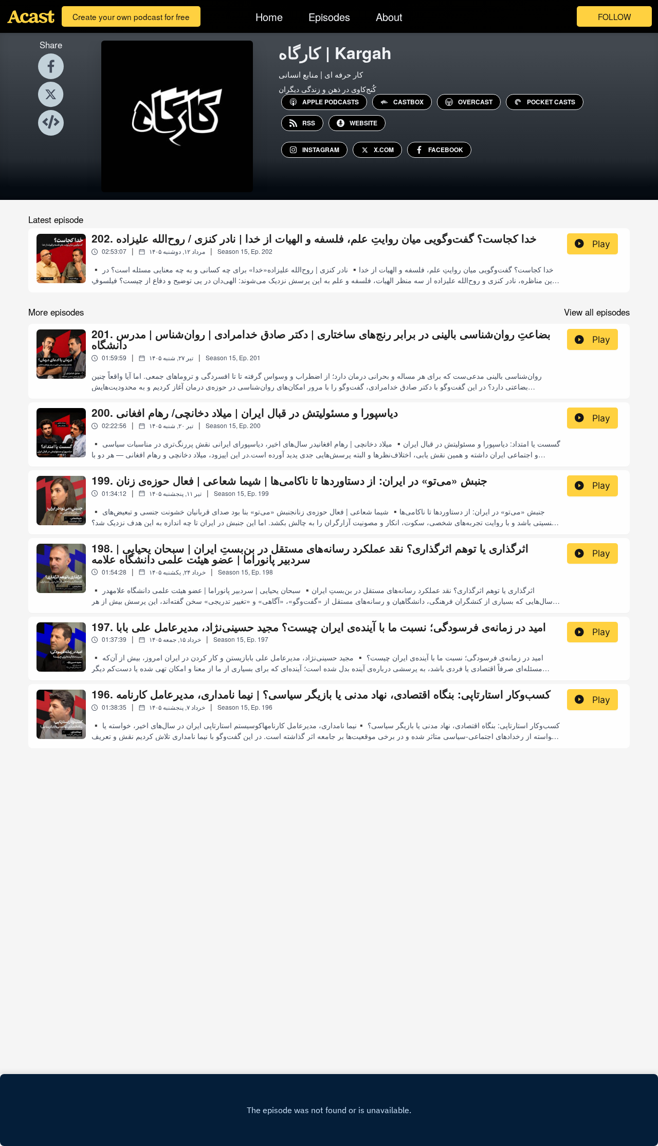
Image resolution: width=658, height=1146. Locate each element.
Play (601, 243)
